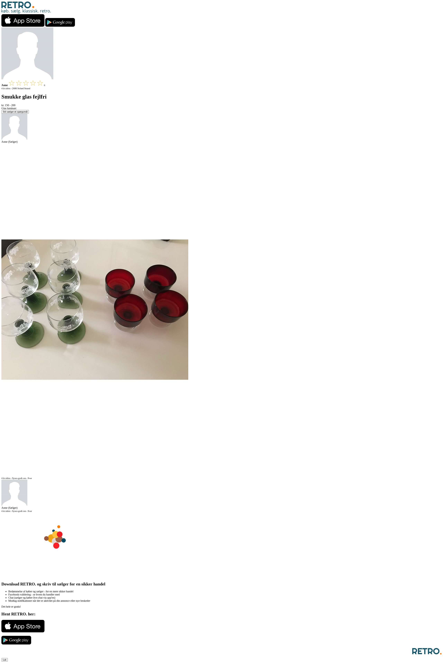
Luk (4, 659)
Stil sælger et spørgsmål (15, 111)
